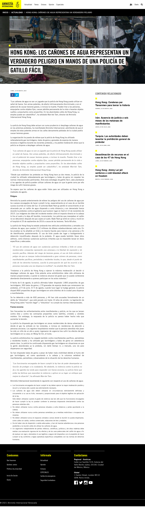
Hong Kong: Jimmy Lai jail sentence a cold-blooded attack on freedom (111, 172)
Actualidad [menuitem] (28, 4)
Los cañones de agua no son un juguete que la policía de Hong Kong (39, 101)
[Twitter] (81, 482)
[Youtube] (91, 482)
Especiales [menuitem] (60, 4)
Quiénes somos (12, 464)
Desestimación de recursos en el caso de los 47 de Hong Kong (112, 156)
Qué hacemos (11, 460)
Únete (137, 4)
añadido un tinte (33, 231)
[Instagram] (86, 482)
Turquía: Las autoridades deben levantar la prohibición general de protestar (112, 139)
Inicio (5, 12)
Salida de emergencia (47, 476)
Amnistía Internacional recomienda (24, 381)
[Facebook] (76, 482)
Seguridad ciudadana (47, 480)
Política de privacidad (14, 469)
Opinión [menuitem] (51, 4)
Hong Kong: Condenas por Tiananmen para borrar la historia (112, 104)
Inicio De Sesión (12, 475)
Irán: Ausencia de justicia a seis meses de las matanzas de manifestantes (111, 120)
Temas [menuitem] (36, 4)
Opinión (43, 464)
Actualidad (17, 12)
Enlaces (43, 469)
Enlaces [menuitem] (43, 4)
